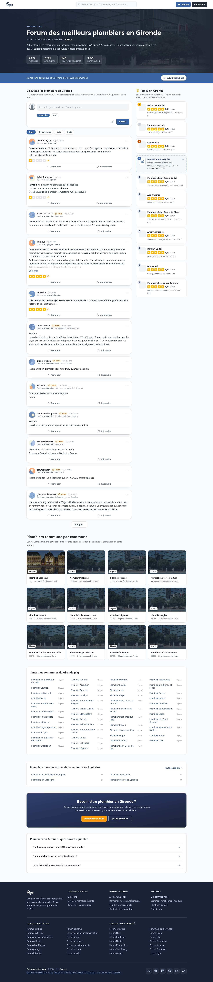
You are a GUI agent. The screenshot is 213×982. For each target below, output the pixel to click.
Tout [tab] (31, 132)
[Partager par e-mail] (177, 971)
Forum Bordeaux (117, 937)
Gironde (68, 39)
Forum (29, 39)
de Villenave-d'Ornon (63, 363)
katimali (41, 385)
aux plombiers (48, 216)
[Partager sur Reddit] (170, 971)
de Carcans (59, 472)
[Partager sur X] (149, 971)
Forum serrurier (74, 949)
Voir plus (33, 270)
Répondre (106, 231)
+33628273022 (45, 213)
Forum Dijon (156, 953)
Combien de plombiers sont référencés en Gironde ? (59, 847)
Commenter (106, 166)
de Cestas (58, 216)
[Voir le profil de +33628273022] (32, 215)
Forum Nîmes (115, 953)
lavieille (41, 292)
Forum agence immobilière (40, 937)
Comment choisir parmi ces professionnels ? (55, 856)
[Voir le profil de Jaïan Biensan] (32, 178)
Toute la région (172, 767)
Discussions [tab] (45, 132)
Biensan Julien (50, 180)
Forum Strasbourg (118, 949)
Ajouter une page (117, 896)
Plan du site (156, 909)
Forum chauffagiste (36, 945)
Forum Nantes (116, 941)
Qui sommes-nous (160, 896)
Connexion (199, 4)
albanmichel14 (45, 441)
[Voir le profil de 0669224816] (32, 327)
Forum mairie (73, 953)
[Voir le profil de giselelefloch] (32, 362)
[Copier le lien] (183, 971)
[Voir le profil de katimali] (32, 386)
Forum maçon (73, 937)
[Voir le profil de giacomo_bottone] (32, 495)
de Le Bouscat (77, 388)
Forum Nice (115, 933)
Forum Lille (155, 937)
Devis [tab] (69, 132)
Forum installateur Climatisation (82, 933)
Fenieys (41, 241)
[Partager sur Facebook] (156, 971)
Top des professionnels (120, 905)
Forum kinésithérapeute (78, 945)
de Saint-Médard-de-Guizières (66, 328)
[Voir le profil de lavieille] (32, 294)
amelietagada (44, 140)
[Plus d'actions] (127, 141)
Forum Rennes (157, 945)
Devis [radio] (55, 115)
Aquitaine (58, 39)
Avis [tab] (59, 132)
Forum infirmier (34, 953)
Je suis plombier (120, 818)
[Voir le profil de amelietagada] (32, 142)
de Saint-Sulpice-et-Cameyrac (66, 416)
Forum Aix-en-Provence (161, 928)
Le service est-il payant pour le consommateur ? (57, 865)
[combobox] (106, 4)
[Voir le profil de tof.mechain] (32, 471)
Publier (122, 121)
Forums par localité (122, 923)
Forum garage (33, 949)
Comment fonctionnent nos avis (166, 900)
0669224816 (43, 325)
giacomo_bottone (46, 494)
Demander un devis (94, 818)
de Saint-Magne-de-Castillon (66, 497)
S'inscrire (72, 896)
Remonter (56, 166)
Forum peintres (74, 928)
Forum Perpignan (158, 941)
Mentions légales (159, 905)
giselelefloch (44, 360)
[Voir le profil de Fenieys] (32, 243)
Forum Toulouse (117, 928)
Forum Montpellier (118, 945)
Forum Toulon (156, 933)
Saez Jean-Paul (50, 143)
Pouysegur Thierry (52, 244)
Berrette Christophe (52, 295)
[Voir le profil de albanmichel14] (32, 443)
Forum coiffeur (34, 941)
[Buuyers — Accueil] (9, 4)
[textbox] (83, 107)
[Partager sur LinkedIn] (163, 971)
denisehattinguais (47, 413)
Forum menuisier (75, 941)
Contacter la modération (80, 905)
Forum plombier (34, 928)
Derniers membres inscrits (81, 900)
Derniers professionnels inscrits (124, 900)
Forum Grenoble (157, 949)
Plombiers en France (43, 39)
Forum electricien (35, 933)
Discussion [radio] (43, 115)
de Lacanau (59, 444)
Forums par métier (38, 923)
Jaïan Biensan (44, 177)
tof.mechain (43, 469)
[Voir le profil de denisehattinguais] (32, 415)
